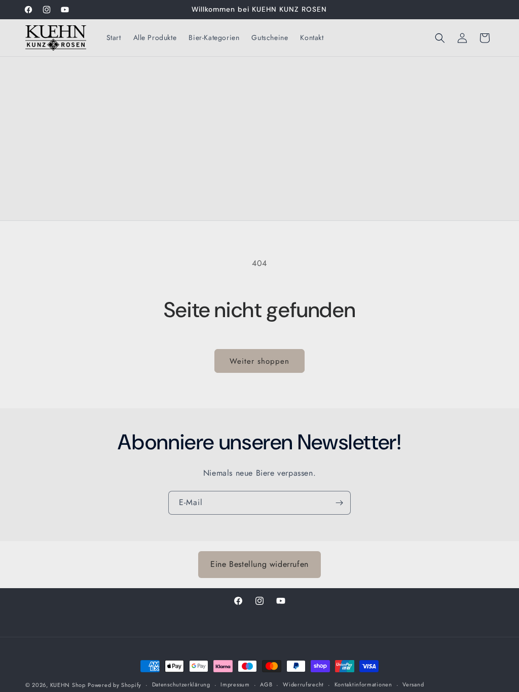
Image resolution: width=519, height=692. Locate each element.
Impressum (234, 684)
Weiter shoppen (259, 361)
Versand (413, 684)
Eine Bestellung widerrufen (259, 564)
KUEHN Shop (68, 685)
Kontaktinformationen (363, 684)
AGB (266, 684)
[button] (440, 38)
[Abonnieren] (339, 503)
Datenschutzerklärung (181, 684)
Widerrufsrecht (303, 684)
